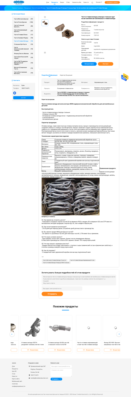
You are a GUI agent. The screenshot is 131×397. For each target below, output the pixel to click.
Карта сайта (15, 379)
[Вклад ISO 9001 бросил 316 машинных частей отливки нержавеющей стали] (51, 327)
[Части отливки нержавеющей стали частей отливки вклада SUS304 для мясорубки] (24, 327)
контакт (23, 97)
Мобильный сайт (17, 381)
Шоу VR (14, 371)
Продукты (15, 369)
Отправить (52, 294)
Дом (13, 366)
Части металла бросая (23, 19)
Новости (14, 376)
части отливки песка (23, 34)
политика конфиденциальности (18, 385)
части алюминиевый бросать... (23, 30)
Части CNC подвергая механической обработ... (23, 63)
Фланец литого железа (23, 53)
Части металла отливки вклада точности (54, 260)
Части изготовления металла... (23, 72)
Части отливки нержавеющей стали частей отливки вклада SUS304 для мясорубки (23, 344)
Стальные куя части (23, 44)
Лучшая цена (89, 64)
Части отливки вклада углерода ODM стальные (56, 262)
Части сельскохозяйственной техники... (23, 49)
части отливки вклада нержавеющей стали (82, 260)
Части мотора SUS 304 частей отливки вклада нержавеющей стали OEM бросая (104, 344)
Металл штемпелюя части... (23, 68)
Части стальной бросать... (23, 26)
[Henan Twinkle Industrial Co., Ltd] (19, 3)
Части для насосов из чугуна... (23, 57)
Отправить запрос (112, 2)
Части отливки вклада (23, 41)
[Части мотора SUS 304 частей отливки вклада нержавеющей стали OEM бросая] (105, 327)
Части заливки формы (23, 38)
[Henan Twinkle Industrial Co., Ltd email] (14, 92)
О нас (13, 374)
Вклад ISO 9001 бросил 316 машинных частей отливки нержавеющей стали (49, 344)
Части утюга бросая (23, 22)
